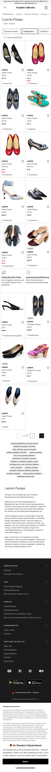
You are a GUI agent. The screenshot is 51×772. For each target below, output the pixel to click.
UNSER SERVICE (11, 566)
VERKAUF (8, 602)
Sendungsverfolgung (13, 586)
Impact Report (10, 653)
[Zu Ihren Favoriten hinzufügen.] (22, 70)
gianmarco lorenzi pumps (24, 458)
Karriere (7, 657)
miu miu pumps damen (24, 455)
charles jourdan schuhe (24, 446)
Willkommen (7, 14)
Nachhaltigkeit (10, 649)
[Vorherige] (18, 435)
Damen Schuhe (31, 14)
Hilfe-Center (9, 629)
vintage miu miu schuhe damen (24, 464)
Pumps (44, 14)
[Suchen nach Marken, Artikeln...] (4, 7)
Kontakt (7, 633)
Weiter (25, 761)
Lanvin (19, 14)
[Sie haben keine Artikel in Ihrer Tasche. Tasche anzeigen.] (46, 7)
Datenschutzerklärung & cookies (24, 699)
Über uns (8, 646)
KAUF (6, 582)
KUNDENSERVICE (11, 626)
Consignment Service (13, 574)
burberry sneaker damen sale (24, 461)
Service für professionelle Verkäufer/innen (23, 617)
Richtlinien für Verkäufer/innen (17, 613)
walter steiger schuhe (16, 452)
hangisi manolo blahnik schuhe (24, 470)
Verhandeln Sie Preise (11, 277)
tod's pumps (16, 467)
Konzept (7, 570)
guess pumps (35, 452)
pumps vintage (13, 473)
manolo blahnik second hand (24, 443)
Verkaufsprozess (11, 610)
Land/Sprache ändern (25, 767)
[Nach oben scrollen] (41, 435)
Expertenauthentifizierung (37, 277)
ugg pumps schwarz (32, 473)
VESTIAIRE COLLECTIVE (14, 642)
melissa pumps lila (25, 476)
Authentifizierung (11, 590)
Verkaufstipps (10, 606)
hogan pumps (31, 467)
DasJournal (9, 661)
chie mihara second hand (24, 449)
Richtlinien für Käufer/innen (16, 593)
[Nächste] (32, 435)
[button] (46, 7)
